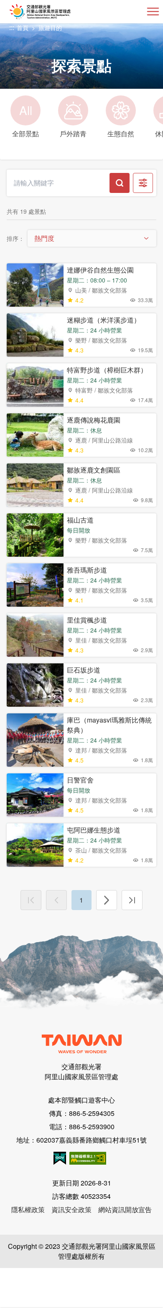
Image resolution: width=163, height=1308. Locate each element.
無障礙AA (87, 1158)
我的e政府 (59, 1158)
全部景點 (25, 120)
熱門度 (44, 238)
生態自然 (120, 133)
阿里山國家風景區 (54, 11)
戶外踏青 (73, 133)
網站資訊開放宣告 (125, 1209)
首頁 (22, 27)
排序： (15, 238)
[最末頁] (132, 900)
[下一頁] (106, 900)
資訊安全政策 (71, 1209)
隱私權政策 (28, 1209)
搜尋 (120, 183)
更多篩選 (143, 183)
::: (11, 27)
